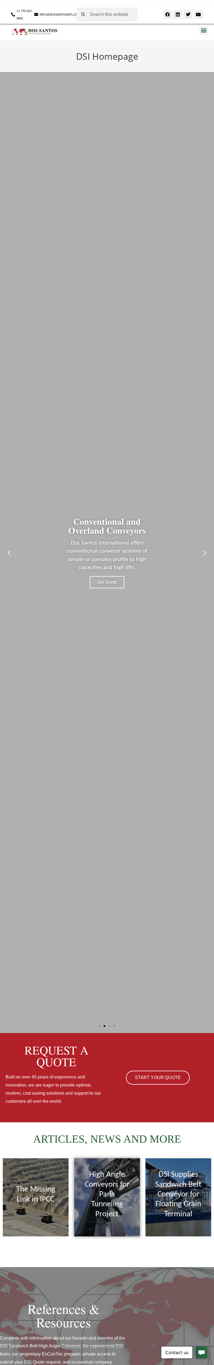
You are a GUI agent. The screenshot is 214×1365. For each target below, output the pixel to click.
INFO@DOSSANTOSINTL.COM (60, 14)
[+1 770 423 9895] (13, 14)
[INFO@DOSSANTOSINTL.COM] (36, 14)
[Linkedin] (177, 14)
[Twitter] (188, 14)
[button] (203, 30)
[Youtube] (198, 14)
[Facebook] (167, 14)
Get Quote (107, 582)
